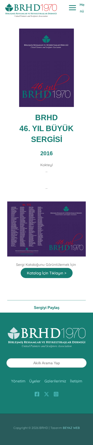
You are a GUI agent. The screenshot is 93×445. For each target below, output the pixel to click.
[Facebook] (37, 394)
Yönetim (18, 381)
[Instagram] (56, 394)
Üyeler (35, 381)
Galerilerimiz (55, 381)
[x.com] (46, 394)
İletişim (76, 381)
